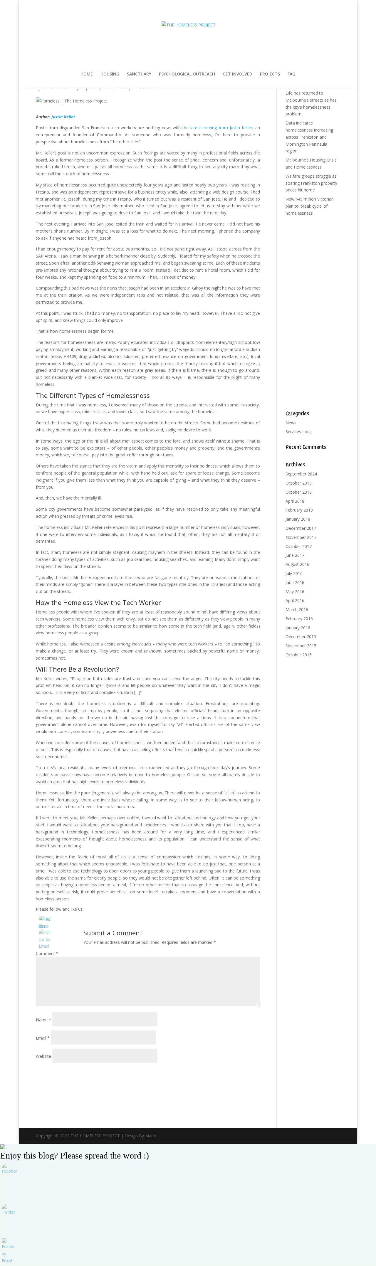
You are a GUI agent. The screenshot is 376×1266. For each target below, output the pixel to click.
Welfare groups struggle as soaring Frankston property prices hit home (311, 183)
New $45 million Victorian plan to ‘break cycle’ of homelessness (310, 206)
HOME (86, 74)
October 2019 (299, 483)
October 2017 (299, 546)
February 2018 (299, 510)
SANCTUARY (139, 74)
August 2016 (297, 564)
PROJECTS (270, 74)
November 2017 (301, 537)
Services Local (299, 431)
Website (43, 1056)
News (291, 423)
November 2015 (301, 645)
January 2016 (298, 628)
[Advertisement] (313, 314)
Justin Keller (63, 117)
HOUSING (109, 74)
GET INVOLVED (237, 74)
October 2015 (299, 655)
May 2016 (295, 591)
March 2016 (297, 609)
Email (43, 1038)
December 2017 (301, 528)
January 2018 (298, 519)
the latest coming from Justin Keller (217, 127)
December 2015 (301, 636)
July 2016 (294, 573)
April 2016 (295, 600)
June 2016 (295, 582)
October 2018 (299, 492)
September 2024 (301, 474)
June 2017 (295, 555)
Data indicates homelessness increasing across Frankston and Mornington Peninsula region (309, 137)
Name (43, 1020)
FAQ (292, 74)
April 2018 (295, 501)
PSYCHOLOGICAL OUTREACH (187, 74)
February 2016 (299, 618)
